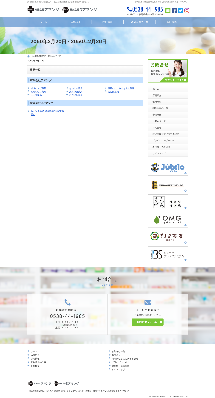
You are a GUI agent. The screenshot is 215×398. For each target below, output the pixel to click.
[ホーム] (28, 56)
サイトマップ (159, 153)
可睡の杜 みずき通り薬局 (121, 88)
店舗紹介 (157, 95)
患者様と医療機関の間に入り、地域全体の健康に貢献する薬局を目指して (58, 2)
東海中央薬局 (75, 91)
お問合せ (157, 127)
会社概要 (157, 114)
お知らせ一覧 (159, 121)
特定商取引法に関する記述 (166, 134)
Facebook (174, 10)
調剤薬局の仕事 (160, 108)
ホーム (156, 89)
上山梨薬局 (36, 95)
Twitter (180, 10)
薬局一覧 (35, 69)
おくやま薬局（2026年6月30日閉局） (48, 113)
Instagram (186, 10)
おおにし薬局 (75, 95)
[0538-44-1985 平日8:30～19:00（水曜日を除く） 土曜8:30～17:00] (145, 11)
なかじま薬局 (75, 88)
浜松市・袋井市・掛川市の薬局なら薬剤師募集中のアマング (103, 391)
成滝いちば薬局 (38, 88)
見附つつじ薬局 (38, 91)
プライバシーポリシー (164, 140)
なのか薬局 (113, 91)
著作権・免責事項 (161, 146)
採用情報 (157, 101)
